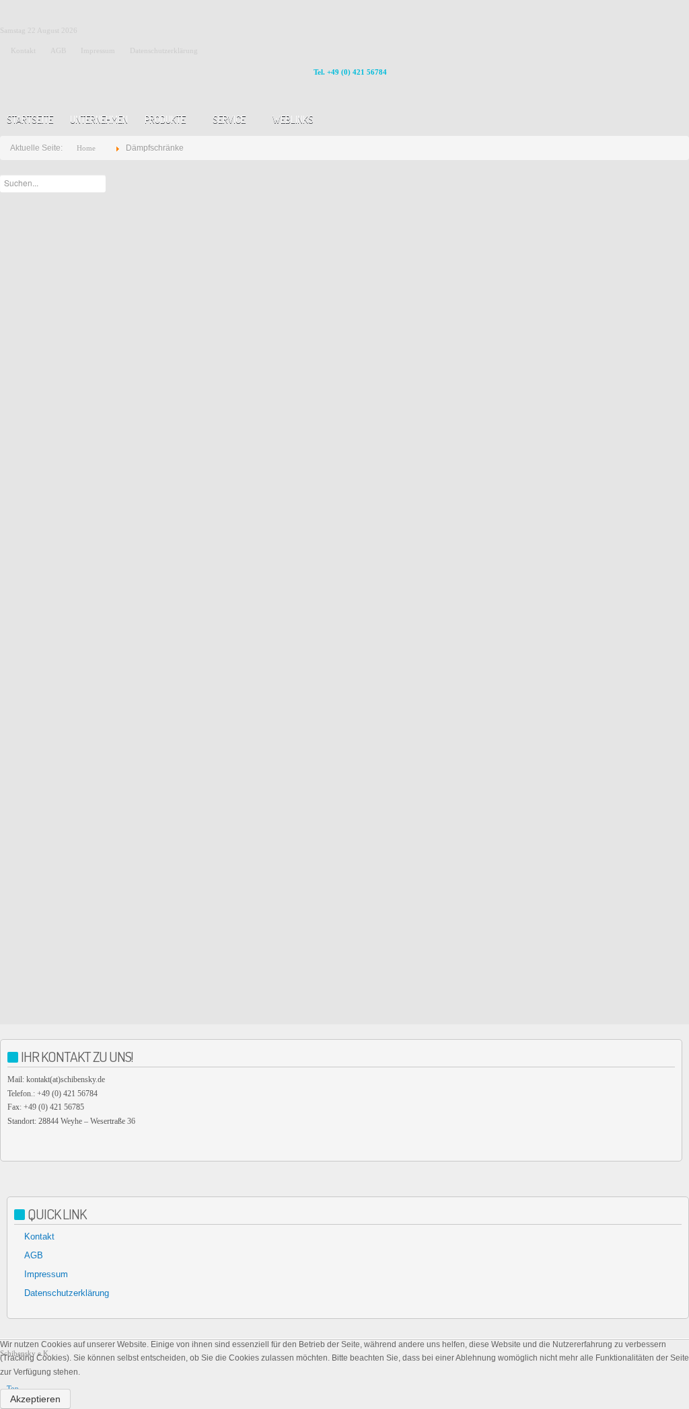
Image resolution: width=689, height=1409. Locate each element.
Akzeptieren (35, 1399)
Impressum (46, 1274)
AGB (33, 1255)
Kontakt (39, 1236)
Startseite (30, 119)
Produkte (165, 119)
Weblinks (293, 119)
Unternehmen (99, 119)
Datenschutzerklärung (66, 1293)
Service (229, 119)
